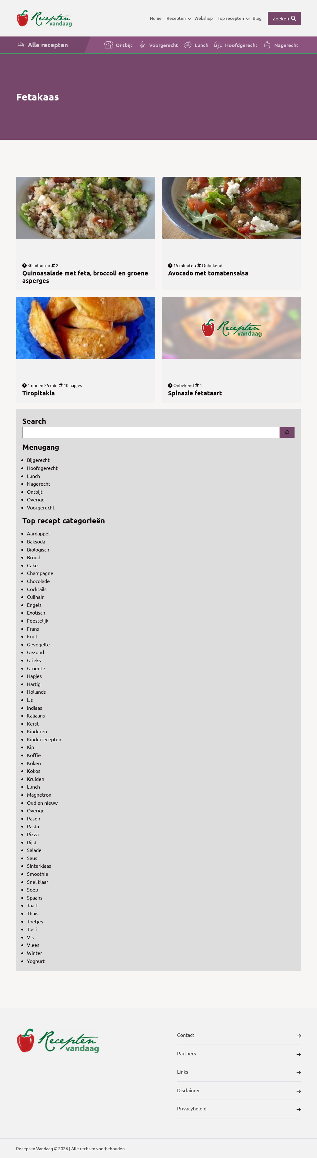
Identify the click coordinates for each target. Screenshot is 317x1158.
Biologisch (38, 549)
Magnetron (39, 794)
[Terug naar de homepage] (44, 18)
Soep (32, 889)
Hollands (36, 691)
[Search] (287, 432)
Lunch (201, 44)
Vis (30, 937)
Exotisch (36, 612)
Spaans (34, 897)
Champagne (40, 573)
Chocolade (38, 581)
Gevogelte (38, 644)
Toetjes (35, 921)
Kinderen (37, 731)
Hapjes (34, 676)
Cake (32, 565)
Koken (34, 763)
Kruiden (35, 779)
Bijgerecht (38, 460)
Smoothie (37, 874)
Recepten (176, 18)
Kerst (33, 723)
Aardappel (38, 533)
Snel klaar (37, 882)
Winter (34, 953)
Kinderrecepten (44, 739)
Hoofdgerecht (241, 44)
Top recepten (231, 18)
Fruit (32, 636)
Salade (34, 850)
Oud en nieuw (42, 802)
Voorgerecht (163, 44)
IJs (30, 699)
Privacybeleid (191, 1108)
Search (34, 421)
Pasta (33, 826)
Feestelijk (37, 620)
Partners (186, 1053)
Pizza (33, 834)
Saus (32, 858)
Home (156, 18)
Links (182, 1071)
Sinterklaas (39, 865)
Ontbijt (124, 44)
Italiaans (36, 715)
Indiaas (34, 708)
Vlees (33, 945)
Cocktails (36, 589)
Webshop (203, 18)
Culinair (35, 597)
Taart (32, 905)
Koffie (34, 755)
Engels (34, 605)
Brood (33, 557)
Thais (32, 913)
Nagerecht (286, 44)
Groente (36, 668)
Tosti (32, 929)
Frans (33, 628)
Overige (36, 499)
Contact (185, 1035)
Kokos (33, 771)
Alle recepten (48, 45)
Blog (257, 18)
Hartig (34, 684)
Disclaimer (188, 1090)
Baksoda (36, 541)
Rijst (32, 842)
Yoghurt (36, 961)
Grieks (34, 660)
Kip (30, 747)
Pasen (33, 818)
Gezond (35, 652)
